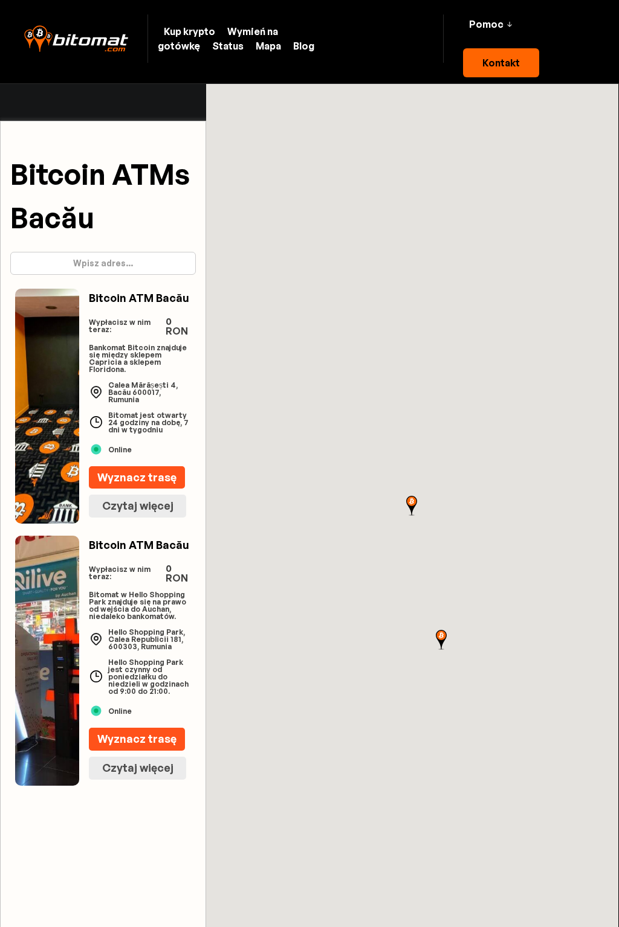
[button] (490, 24)
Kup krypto (189, 31)
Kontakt (501, 63)
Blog (303, 46)
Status (228, 46)
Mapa (268, 46)
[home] (76, 39)
